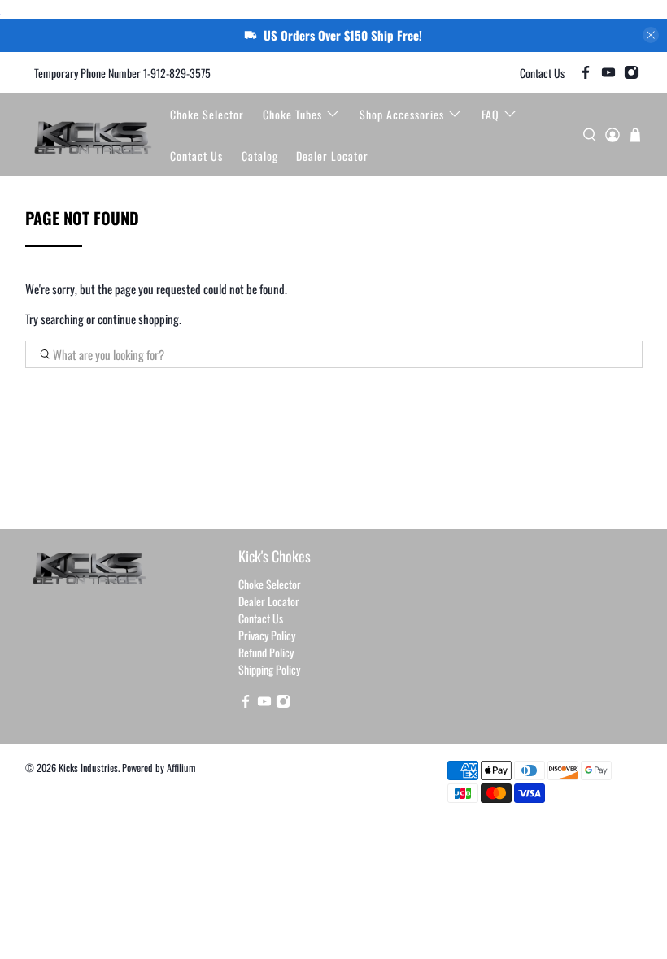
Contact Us (542, 72)
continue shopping (138, 319)
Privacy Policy (266, 635)
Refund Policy (266, 652)
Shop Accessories (402, 114)
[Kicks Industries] (93, 135)
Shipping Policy (269, 669)
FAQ (490, 114)
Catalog (260, 155)
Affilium (181, 767)
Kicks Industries (88, 767)
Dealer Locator (332, 155)
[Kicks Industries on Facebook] (585, 72)
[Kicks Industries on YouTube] (608, 72)
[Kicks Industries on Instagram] (631, 72)
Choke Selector (207, 114)
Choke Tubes (292, 114)
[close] (651, 35)
